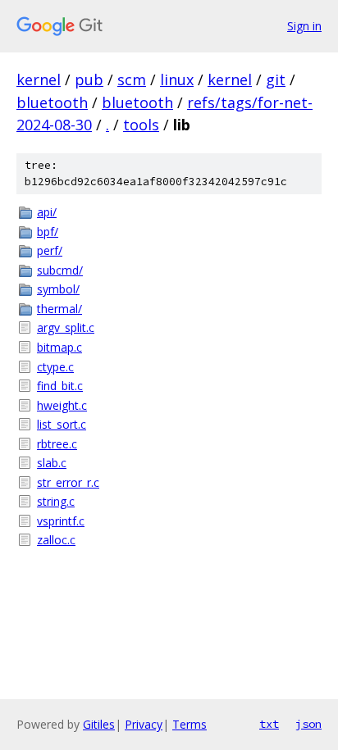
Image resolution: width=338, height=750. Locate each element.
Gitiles (99, 724)
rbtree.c (57, 444)
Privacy (143, 724)
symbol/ (58, 289)
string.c (56, 501)
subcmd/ (60, 270)
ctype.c (55, 367)
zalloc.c (56, 540)
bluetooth (52, 102)
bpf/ (47, 231)
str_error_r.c (68, 482)
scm (131, 79)
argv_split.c (65, 327)
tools (141, 124)
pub (89, 79)
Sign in (304, 26)
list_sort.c (61, 424)
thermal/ (59, 308)
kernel (38, 79)
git (275, 79)
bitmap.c (59, 347)
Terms (189, 724)
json (308, 723)
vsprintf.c (60, 521)
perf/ (49, 250)
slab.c (51, 462)
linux (177, 79)
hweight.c (62, 405)
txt (269, 723)
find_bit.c (60, 385)
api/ (47, 212)
